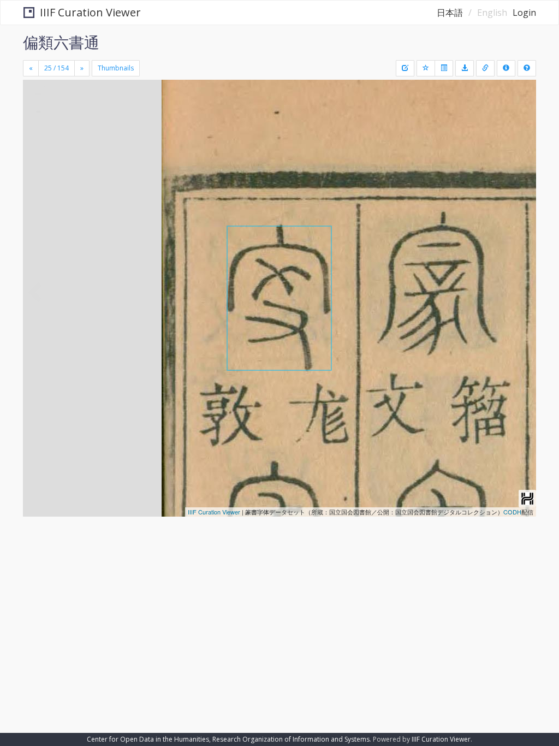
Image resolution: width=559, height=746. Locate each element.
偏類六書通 (61, 42)
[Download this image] (464, 68)
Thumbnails (116, 68)
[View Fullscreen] (37, 135)
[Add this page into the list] (426, 68)
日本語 (450, 13)
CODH (512, 511)
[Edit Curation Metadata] (405, 68)
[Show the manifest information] (506, 68)
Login (524, 13)
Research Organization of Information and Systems (291, 739)
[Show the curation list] (444, 68)
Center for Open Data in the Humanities (148, 739)
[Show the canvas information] (485, 68)
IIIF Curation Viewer (90, 12)
